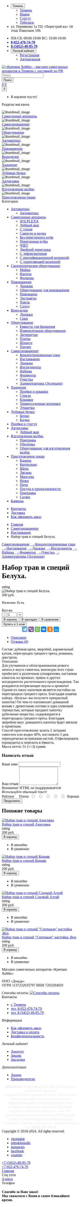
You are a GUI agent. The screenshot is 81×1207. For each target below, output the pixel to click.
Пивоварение (21, 282)
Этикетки (27, 408)
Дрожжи (26, 286)
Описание (18, 637)
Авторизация (30, 59)
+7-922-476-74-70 (15, 1167)
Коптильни (28, 464)
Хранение (18, 387)
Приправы (28, 440)
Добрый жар (29, 225)
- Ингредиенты (59, 548)
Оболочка (27, 444)
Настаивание (30, 359)
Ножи (24, 481)
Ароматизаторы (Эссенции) (41, 383)
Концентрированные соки (40, 355)
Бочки (24, 416)
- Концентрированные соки (52, 544)
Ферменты (28, 375)
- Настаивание (14, 548)
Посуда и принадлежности (40, 489)
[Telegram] (24, 629)
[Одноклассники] (50, 629)
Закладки (18, 1059)
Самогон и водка (33, 233)
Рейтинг (8, 796)
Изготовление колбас (27, 436)
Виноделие (19, 310)
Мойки (25, 270)
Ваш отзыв (10, 784)
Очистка (26, 379)
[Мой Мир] (56, 629)
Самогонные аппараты (28, 217)
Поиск (8, 80)
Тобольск (27, 22)
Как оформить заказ (26, 1028)
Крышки (26, 400)
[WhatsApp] (37, 629)
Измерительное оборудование (43, 331)
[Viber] (31, 629)
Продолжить (12, 801)
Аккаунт (17, 1051)
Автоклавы (19, 428)
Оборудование (22, 322)
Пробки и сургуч (24, 424)
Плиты (25, 339)
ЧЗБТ (24, 245)
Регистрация (29, 55)
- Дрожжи (36, 548)
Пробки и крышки (34, 391)
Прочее (25, 347)
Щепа (24, 468)
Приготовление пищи (28, 456)
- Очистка (45, 552)
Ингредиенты (30, 367)
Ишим (24, 14)
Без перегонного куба (36, 237)
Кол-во (7, 610)
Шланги (26, 343)
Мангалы (27, 477)
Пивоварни (28, 294)
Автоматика (20, 209)
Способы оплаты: (15, 993)
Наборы (26, 371)
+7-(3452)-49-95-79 (16, 1163)
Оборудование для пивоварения (44, 290)
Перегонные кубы (34, 241)
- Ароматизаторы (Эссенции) (30, 554)
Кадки (24, 420)
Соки (24, 318)
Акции (16, 1075)
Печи (24, 485)
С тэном (26, 229)
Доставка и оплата (25, 1032)
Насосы (26, 274)
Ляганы (26, 473)
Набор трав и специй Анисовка (26, 824)
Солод (24, 306)
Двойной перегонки (35, 249)
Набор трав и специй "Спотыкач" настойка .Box (39, 937)
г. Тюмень (18, 1004)
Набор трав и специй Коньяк (24, 860)
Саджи (25, 497)
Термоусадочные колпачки (40, 404)
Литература (29, 335)
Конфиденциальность (27, 1036)
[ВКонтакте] (43, 629)
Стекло (25, 395)
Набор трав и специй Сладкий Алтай (30, 897)
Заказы (16, 1055)
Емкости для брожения (37, 327)
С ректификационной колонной (44, 258)
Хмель (25, 302)
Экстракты (28, 298)
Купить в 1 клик (14, 624)
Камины (17, 501)
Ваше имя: (10, 764)
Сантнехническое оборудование (35, 266)
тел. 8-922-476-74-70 (26, 1009)
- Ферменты (25, 552)
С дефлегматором (33, 254)
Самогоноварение (24, 351)
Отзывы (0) (19, 641)
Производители (23, 1079)
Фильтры (27, 278)
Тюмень (26, 10)
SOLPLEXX (29, 221)
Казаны (25, 460)
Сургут (25, 18)
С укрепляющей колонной (40, 262)
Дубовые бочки (23, 412)
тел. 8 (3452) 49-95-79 (27, 1013)
